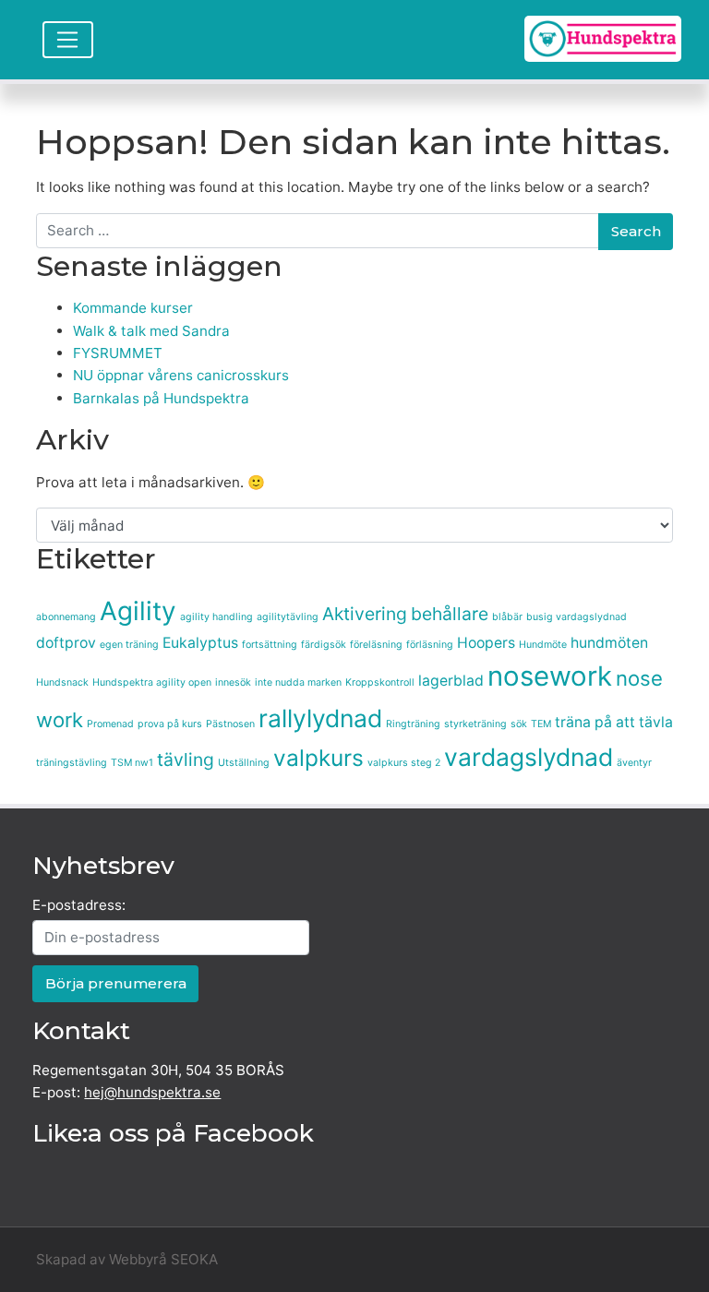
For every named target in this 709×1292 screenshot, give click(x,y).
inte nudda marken (298, 682)
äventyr (634, 763)
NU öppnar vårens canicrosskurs (181, 375)
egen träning (129, 645)
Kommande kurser (133, 308)
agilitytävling (287, 617)
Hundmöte (543, 645)
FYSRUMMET (117, 353)
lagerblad (451, 680)
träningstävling (71, 763)
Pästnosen (230, 724)
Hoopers (486, 643)
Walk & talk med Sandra (151, 331)
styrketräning (475, 724)
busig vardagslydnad (576, 617)
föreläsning (376, 645)
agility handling (216, 617)
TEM (541, 724)
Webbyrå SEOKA (163, 1259)
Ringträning (413, 724)
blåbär (507, 617)
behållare (449, 614)
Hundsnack (62, 682)
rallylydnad (320, 718)
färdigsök (323, 645)
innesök (233, 682)
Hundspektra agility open (151, 682)
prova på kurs (170, 724)
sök (519, 724)
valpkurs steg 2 (403, 763)
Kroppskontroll (380, 682)
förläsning (429, 645)
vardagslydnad (528, 757)
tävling (185, 759)
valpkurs (318, 758)
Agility (138, 611)
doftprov (66, 643)
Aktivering (364, 614)
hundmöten (609, 643)
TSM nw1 (132, 763)
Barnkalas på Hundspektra (161, 398)
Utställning (244, 763)
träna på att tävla (614, 722)
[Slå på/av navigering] (67, 39)
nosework (549, 676)
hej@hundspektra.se (152, 1092)
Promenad (110, 724)
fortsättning (269, 645)
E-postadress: (79, 905)
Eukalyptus (200, 643)
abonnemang (66, 617)
